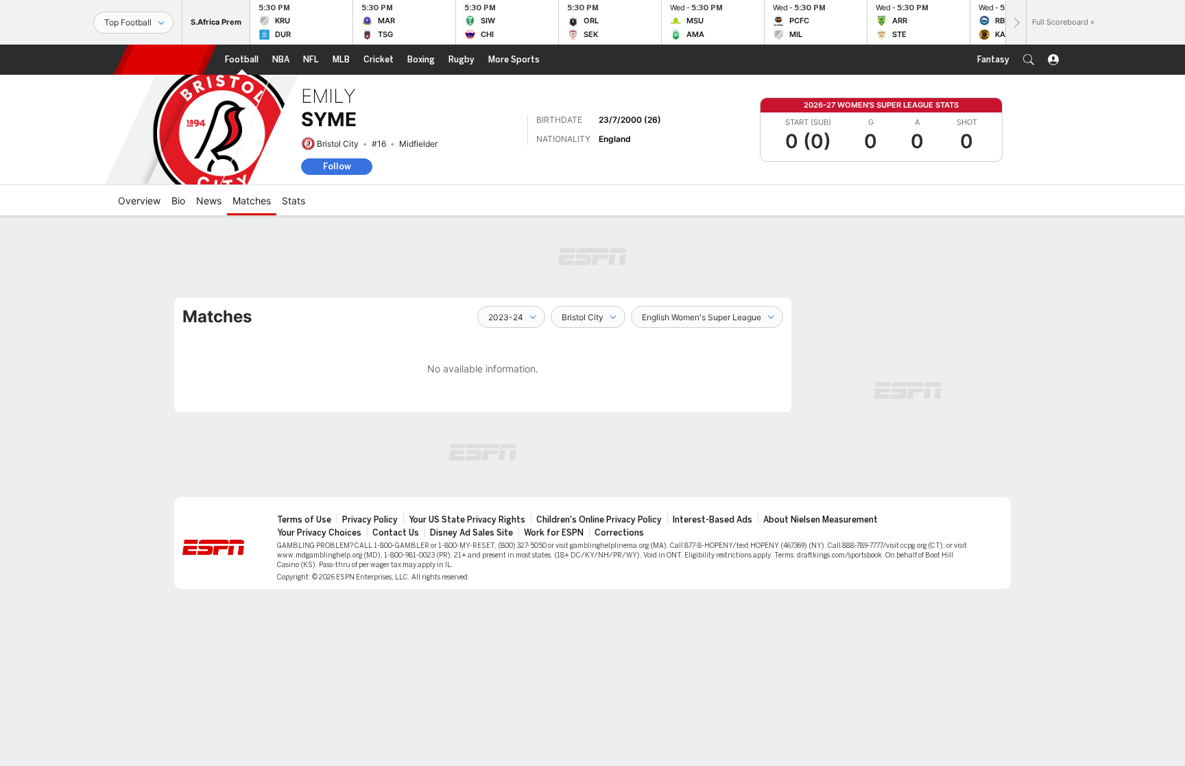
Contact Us (395, 533)
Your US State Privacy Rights (467, 520)
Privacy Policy (370, 520)
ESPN (165, 60)
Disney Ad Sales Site (471, 533)
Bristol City (338, 144)
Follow (337, 166)
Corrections (619, 533)
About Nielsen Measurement (820, 520)
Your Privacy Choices (319, 533)
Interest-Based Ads (712, 520)
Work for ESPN (554, 533)
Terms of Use (304, 520)
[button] (1028, 59)
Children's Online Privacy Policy (599, 520)
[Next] (1015, 22)
